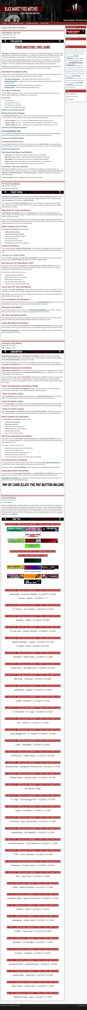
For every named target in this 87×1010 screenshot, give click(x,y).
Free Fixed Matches (11, 85)
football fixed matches (74, 64)
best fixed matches (70, 51)
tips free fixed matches (79, 80)
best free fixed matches (79, 51)
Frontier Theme (82, 1005)
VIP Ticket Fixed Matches (12, 79)
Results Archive (9, 87)
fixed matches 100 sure (78, 58)
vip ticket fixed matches (78, 85)
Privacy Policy (44, 23)
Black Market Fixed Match (9, 35)
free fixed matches (80, 65)
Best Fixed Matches (71, 94)
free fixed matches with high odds (77, 69)
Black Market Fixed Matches (10, 196)
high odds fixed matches (71, 71)
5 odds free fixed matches (79, 49)
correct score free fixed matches (73, 53)
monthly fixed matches (74, 73)
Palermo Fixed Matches (72, 96)
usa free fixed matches (71, 82)
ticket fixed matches (70, 80)
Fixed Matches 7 (70, 99)
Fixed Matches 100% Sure (11, 33)
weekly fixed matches (70, 87)
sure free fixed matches (78, 78)
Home (4, 23)
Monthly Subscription (11, 81)
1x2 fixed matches (70, 49)
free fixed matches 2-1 (71, 67)
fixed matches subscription (71, 60)
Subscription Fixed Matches (12, 343)
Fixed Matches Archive (32, 23)
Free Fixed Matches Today (16, 23)
